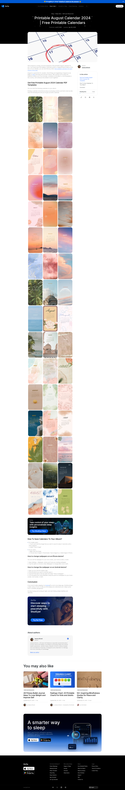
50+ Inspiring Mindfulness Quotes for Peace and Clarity (88, 695)
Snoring (65, 768)
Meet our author (34, 652)
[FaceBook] (53, 787)
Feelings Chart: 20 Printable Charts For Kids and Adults (62, 694)
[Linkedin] (61, 787)
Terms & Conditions (96, 768)
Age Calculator (53, 777)
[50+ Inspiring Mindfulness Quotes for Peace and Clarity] (89, 679)
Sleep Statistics (53, 775)
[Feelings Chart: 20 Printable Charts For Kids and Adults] (62, 679)
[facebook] (89, 97)
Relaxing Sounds (53, 768)
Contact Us (80, 779)
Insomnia (66, 770)
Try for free (119, 6)
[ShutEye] (28, 764)
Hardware (81, 6)
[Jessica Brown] (24, 705)
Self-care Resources (68, 13)
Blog (52, 13)
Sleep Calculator (53, 770)
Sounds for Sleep (62, 6)
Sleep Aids (58, 13)
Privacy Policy (95, 766)
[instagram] (85, 97)
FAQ (79, 777)
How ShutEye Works (43, 6)
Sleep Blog (52, 772)
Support (79, 775)
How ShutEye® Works (83, 766)
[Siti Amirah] (78, 705)
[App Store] (33, 740)
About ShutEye (81, 772)
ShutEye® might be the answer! (69, 1)
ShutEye (47, 585)
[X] (57, 787)
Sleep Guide (53, 6)
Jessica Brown (86, 67)
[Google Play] (45, 740)
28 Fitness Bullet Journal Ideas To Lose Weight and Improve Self (34, 695)
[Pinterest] (65, 787)
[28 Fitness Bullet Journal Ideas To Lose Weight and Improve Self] (35, 679)
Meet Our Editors (81, 768)
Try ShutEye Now (39, 531)
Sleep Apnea (66, 772)
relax (33, 74)
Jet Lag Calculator (54, 779)
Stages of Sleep (67, 766)
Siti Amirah (71, 705)
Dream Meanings (73, 6)
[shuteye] (5, 6)
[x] (94, 97)
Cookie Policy (95, 770)
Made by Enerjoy (81, 770)
